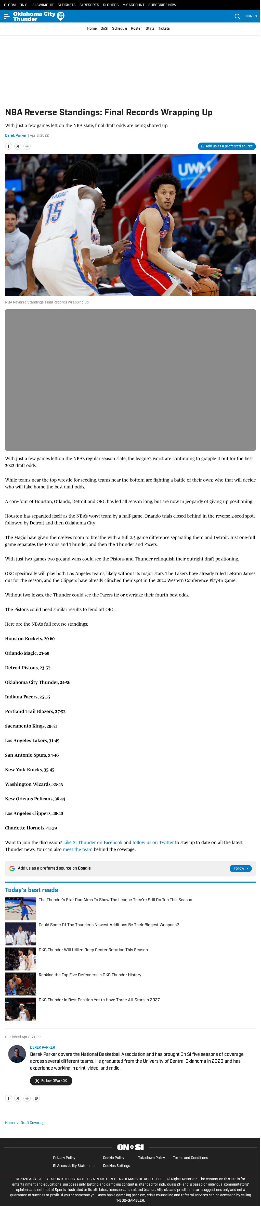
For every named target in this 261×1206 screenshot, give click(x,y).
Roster (136, 29)
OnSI (104, 29)
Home (92, 29)
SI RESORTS (89, 5)
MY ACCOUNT (134, 5)
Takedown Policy (151, 1158)
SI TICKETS (67, 5)
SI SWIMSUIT (43, 5)
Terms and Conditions (190, 1158)
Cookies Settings (116, 1166)
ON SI (24, 5)
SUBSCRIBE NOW (162, 5)
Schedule (119, 29)
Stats (150, 29)
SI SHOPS (111, 5)
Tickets (164, 29)
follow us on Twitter (152, 842)
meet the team (78, 849)
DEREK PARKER (42, 1048)
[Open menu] (7, 16)
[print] (36, 1098)
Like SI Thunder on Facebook (92, 842)
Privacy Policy (64, 1158)
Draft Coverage (33, 1123)
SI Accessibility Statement (74, 1166)
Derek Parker (16, 136)
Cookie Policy (113, 1158)
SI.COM (10, 5)
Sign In (250, 16)
